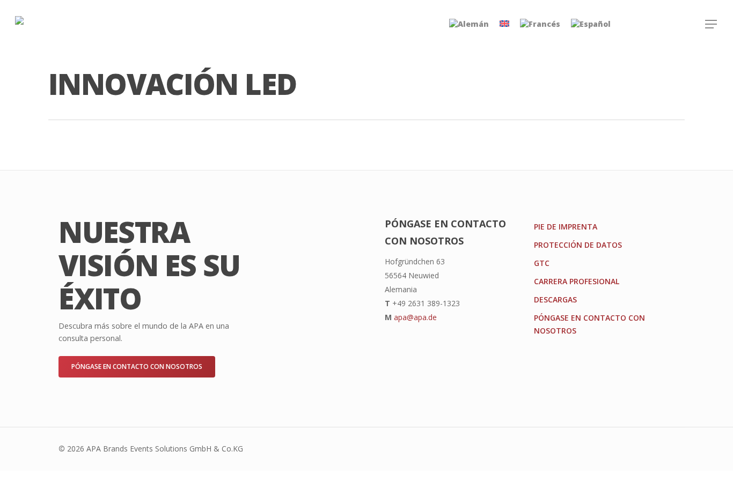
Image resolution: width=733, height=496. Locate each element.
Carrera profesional (576, 281)
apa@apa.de (415, 317)
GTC (541, 263)
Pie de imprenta (565, 226)
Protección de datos (578, 245)
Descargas (555, 299)
